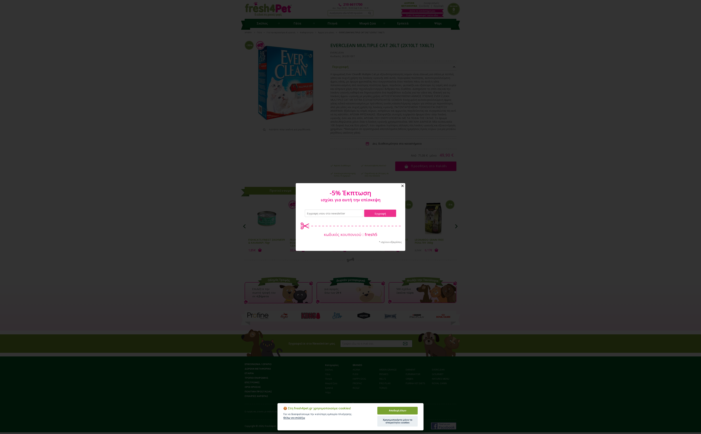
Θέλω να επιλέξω (294, 417)
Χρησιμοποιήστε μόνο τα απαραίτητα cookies (397, 421)
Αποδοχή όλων (397, 410)
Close (402, 186)
